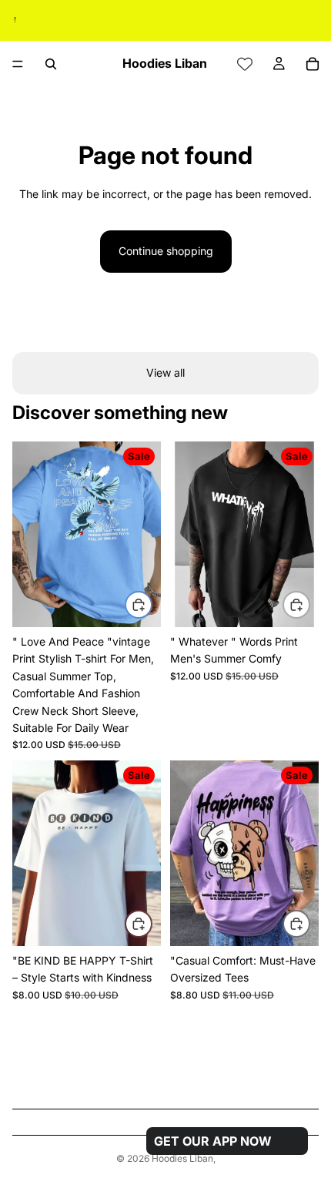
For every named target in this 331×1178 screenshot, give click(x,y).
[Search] (51, 64)
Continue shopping (166, 250)
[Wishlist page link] (244, 64)
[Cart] (312, 64)
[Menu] (17, 64)
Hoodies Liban (182, 1158)
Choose (151, 604)
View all (165, 372)
